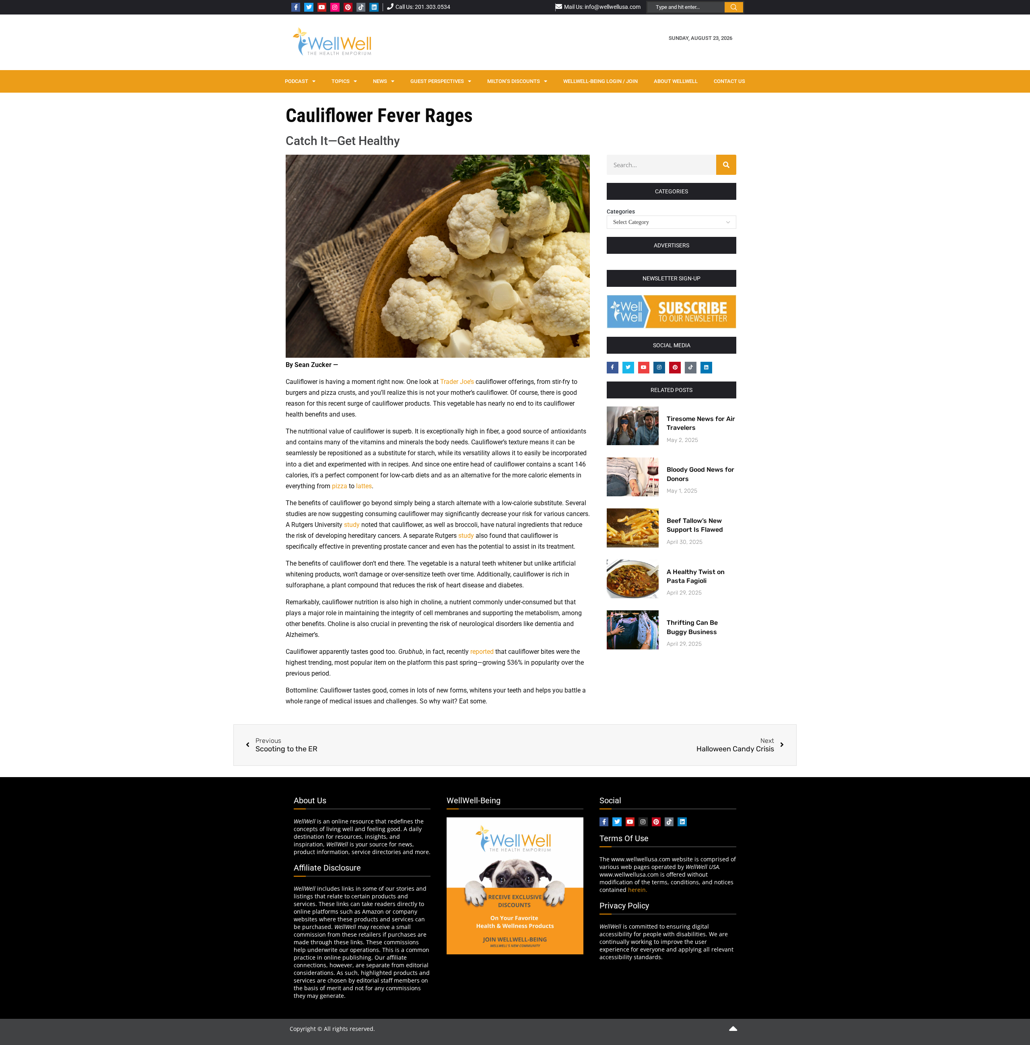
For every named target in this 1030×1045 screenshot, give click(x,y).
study (352, 525)
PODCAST (296, 81)
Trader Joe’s (457, 382)
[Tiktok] (360, 7)
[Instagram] (334, 7)
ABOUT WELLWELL (676, 81)
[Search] (726, 165)
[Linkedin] (373, 7)
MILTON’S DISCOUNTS (513, 81)
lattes (364, 486)
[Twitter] (308, 7)
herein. (637, 890)
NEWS (380, 81)
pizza (339, 486)
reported (482, 651)
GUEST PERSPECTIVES (437, 81)
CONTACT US (729, 81)
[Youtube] (321, 7)
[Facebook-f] (295, 7)
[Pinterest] (348, 7)
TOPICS (341, 81)
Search (734, 7)
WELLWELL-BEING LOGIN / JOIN (600, 81)
